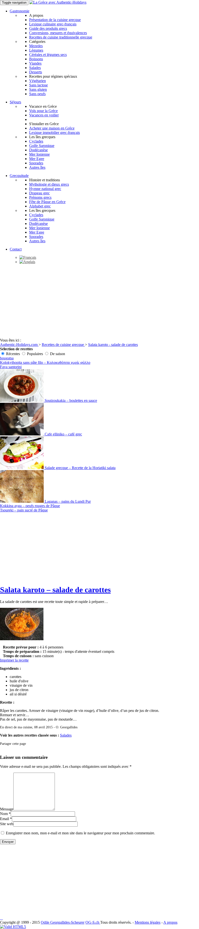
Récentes (13, 354)
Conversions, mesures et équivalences (58, 33)
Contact (16, 249)
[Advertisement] (99, 302)
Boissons (36, 59)
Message (6, 809)
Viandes (35, 63)
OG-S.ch (92, 922)
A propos (170, 922)
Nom (4, 814)
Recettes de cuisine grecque (63, 345)
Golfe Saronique (41, 146)
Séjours (15, 102)
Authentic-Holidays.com (19, 345)
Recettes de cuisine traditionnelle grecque (60, 37)
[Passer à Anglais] (27, 262)
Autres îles (37, 167)
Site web (6, 824)
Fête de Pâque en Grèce (47, 202)
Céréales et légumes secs (48, 55)
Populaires (35, 354)
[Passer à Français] (27, 257)
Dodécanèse (38, 150)
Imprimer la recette (14, 660)
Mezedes (36, 46)
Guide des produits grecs (48, 28)
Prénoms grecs (40, 197)
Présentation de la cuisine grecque (55, 20)
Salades (35, 68)
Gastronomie (19, 11)
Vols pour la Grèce (43, 111)
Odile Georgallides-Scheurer (62, 922)
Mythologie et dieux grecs (49, 184)
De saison (57, 354)
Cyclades (36, 141)
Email (4, 819)
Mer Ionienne (39, 154)
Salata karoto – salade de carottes (55, 589)
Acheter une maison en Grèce (52, 128)
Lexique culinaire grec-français (52, 24)
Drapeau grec (39, 193)
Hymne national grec (45, 189)
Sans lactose (38, 85)
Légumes (36, 50)
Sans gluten (38, 89)
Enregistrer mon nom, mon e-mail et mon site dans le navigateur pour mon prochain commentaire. (80, 833)
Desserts (35, 72)
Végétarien (37, 81)
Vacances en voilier (44, 115)
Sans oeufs (37, 94)
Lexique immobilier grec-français (54, 132)
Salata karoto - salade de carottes (113, 345)
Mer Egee (36, 159)
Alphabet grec (40, 206)
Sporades (36, 163)
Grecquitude (19, 176)
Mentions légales (147, 922)
